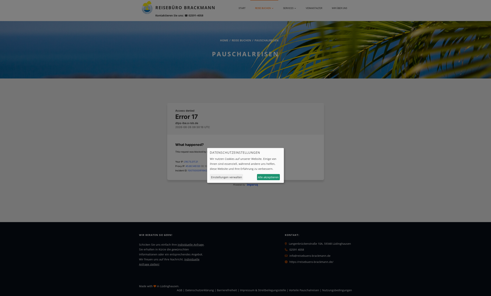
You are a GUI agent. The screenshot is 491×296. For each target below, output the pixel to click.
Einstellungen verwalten (226, 177)
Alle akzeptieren (268, 177)
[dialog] (245, 165)
